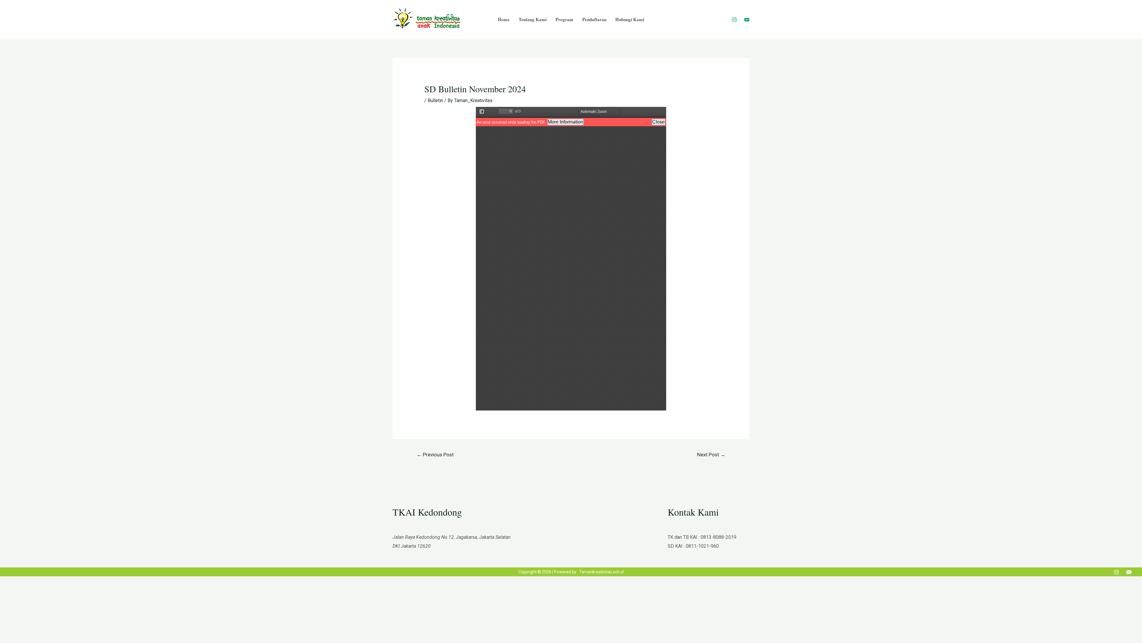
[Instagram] (734, 19)
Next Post (711, 455)
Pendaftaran (594, 19)
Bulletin (435, 100)
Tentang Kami (533, 19)
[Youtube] (746, 19)
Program (564, 19)
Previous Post (435, 455)
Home (504, 19)
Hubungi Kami (629, 19)
